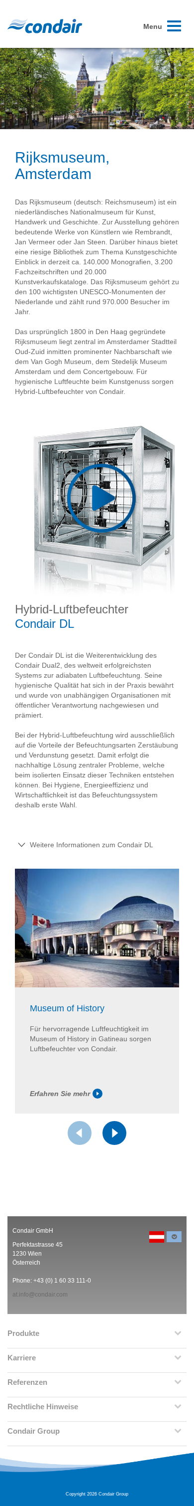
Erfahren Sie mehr (60, 1094)
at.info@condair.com (40, 1294)
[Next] (114, 1133)
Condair (44, 25)
